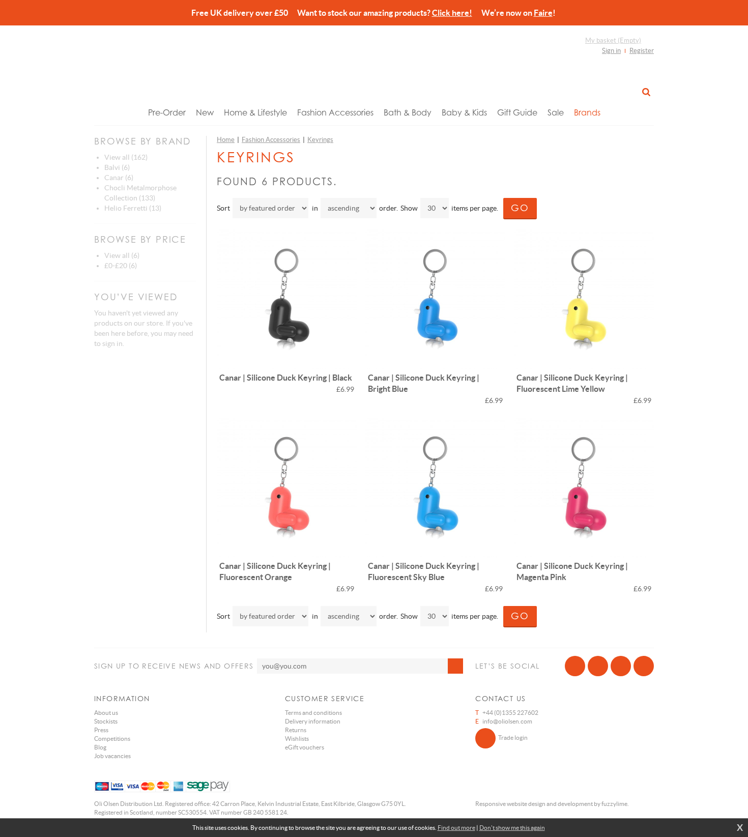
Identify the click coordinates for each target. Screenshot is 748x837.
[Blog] (644, 666)
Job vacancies (112, 756)
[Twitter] (598, 666)
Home (226, 139)
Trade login (513, 737)
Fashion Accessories (335, 112)
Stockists (106, 721)
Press (101, 730)
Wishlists (297, 738)
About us (106, 712)
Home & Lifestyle (255, 112)
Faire (543, 12)
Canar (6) (118, 178)
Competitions (112, 738)
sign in (112, 343)
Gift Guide (517, 112)
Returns (295, 730)
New (205, 112)
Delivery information (312, 721)
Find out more (456, 827)
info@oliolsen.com (507, 721)
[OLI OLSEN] (374, 67)
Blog (100, 747)
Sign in (611, 50)
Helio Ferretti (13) (132, 208)
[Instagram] (621, 666)
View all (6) (121, 255)
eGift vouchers (304, 747)
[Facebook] (575, 666)
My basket (613, 40)
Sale (556, 112)
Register (641, 50)
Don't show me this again (512, 827)
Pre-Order (167, 112)
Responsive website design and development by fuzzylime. (552, 803)
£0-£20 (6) (120, 266)
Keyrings (320, 139)
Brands (587, 112)
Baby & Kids (464, 112)
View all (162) (126, 157)
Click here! (452, 12)
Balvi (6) (117, 167)
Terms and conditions (313, 712)
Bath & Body (407, 112)
